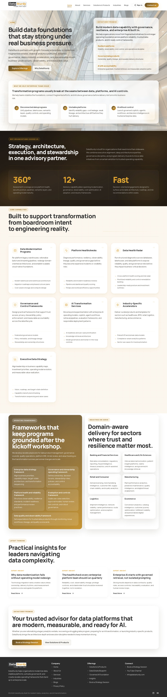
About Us (57, 671)
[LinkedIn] (153, 693)
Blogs (126, 5)
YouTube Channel (134, 671)
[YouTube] (158, 693)
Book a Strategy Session (27, 642)
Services (86, 5)
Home (69, 5)
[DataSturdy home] (17, 5)
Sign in (139, 5)
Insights (92, 678)
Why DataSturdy (42, 68)
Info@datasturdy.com (136, 674)
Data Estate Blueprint (97, 671)
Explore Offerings (20, 68)
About (77, 5)
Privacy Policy (59, 686)
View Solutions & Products (57, 642)
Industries (117, 5)
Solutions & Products (101, 5)
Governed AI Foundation (99, 674)
